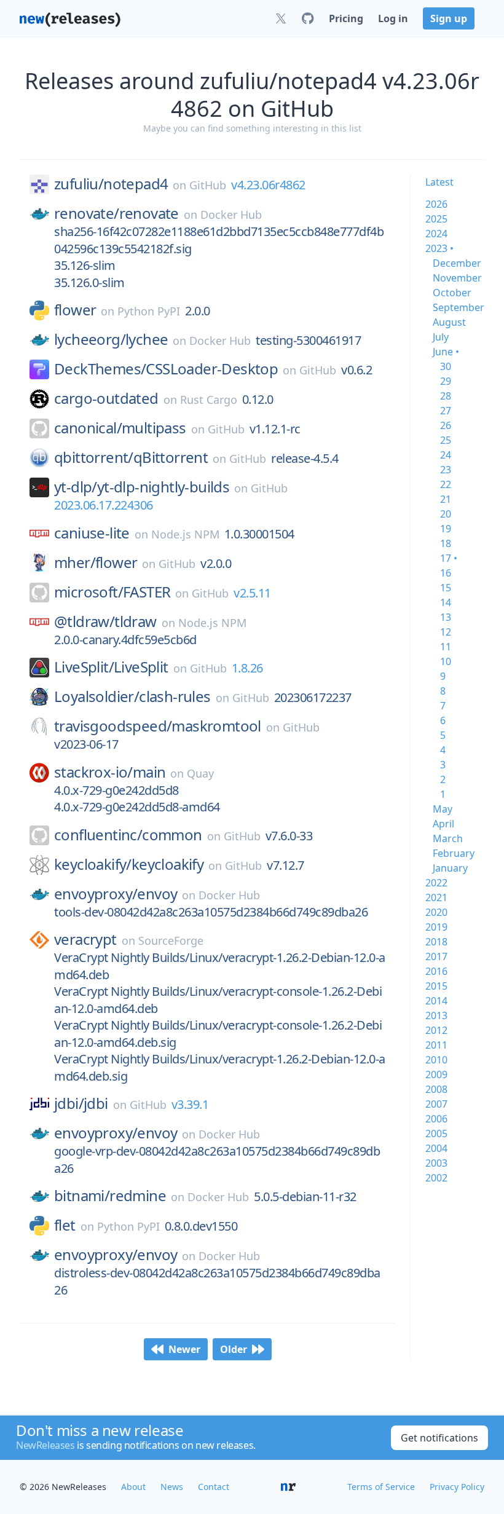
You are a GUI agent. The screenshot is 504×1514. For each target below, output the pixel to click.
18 (445, 543)
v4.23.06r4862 (268, 184)
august (449, 322)
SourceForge (170, 940)
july (441, 337)
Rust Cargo (208, 399)
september (458, 307)
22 (445, 484)
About (133, 1486)
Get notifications (439, 1438)
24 (445, 455)
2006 (436, 1119)
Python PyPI (148, 311)
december (457, 263)
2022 (436, 882)
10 (445, 661)
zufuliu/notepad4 (111, 184)
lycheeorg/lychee (111, 339)
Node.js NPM (185, 534)
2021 (436, 897)
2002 (436, 1178)
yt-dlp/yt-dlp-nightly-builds (141, 487)
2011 (436, 1045)
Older (233, 1349)
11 (445, 646)
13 (445, 617)
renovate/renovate (116, 213)
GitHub (207, 185)
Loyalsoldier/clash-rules (132, 696)
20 (445, 514)
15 (445, 587)
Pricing (346, 18)
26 (445, 425)
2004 (436, 1148)
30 (445, 366)
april (443, 823)
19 (445, 528)
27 (445, 410)
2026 (436, 204)
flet (65, 1225)
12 (445, 632)
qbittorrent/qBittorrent (131, 457)
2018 (436, 941)
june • (446, 351)
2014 (436, 1000)
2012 (436, 1030)
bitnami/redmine (110, 1195)
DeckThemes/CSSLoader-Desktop (166, 369)
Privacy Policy (457, 1486)
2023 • (439, 248)
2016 (436, 971)
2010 (436, 1060)
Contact (213, 1486)
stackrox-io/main (109, 772)
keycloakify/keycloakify (128, 864)
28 (445, 396)
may (442, 809)
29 (445, 381)
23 (445, 469)
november (457, 278)
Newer (184, 1349)
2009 (436, 1074)
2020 (436, 912)
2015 (436, 986)
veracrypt (85, 939)
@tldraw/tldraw (105, 621)
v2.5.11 (252, 593)
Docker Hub (231, 214)
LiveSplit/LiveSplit (111, 667)
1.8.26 (247, 668)
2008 (436, 1089)
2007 (436, 1104)
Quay (200, 773)
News (171, 1486)
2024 (436, 233)
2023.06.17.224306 (103, 505)
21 (445, 499)
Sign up (448, 18)
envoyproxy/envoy (115, 894)
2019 (436, 927)
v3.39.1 (190, 1104)
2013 (436, 1015)
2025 (436, 219)
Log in (393, 18)
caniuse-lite (92, 533)
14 (445, 602)
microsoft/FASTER (112, 592)
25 (445, 440)
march (448, 838)
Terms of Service (381, 1486)
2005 (436, 1133)
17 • (448, 558)
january (450, 868)
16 (445, 573)
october (452, 292)
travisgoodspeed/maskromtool (157, 726)
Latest (439, 182)
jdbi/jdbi (81, 1103)
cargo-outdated (106, 398)
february (453, 853)
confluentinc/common (128, 835)
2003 (436, 1163)
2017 (436, 956)
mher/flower (95, 562)
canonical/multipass (120, 428)
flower (75, 310)
